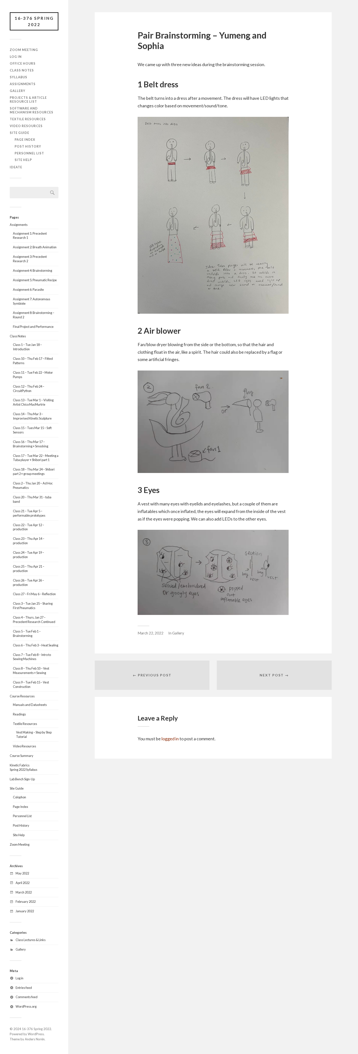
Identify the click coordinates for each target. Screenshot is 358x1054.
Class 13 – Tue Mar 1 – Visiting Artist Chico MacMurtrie (33, 402)
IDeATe (16, 167)
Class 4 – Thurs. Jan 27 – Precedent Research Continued (34, 619)
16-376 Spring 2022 (34, 21)
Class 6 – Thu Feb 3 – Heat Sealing (35, 645)
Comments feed (27, 997)
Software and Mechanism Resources (31, 110)
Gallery (17, 91)
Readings (19, 714)
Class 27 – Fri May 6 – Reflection (34, 594)
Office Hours (23, 63)
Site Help (23, 160)
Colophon (19, 797)
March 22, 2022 (150, 633)
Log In (16, 57)
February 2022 (26, 901)
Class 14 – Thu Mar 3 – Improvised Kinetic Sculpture (32, 416)
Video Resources (26, 126)
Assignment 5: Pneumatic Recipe (35, 280)
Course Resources (22, 696)
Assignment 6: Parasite (28, 289)
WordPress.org (26, 1006)
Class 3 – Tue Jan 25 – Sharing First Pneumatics (33, 606)
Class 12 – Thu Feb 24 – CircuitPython (28, 388)
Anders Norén (35, 1039)
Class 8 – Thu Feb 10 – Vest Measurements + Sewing (31, 670)
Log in (19, 978)
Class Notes (22, 70)
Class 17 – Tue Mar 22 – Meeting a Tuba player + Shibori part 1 (35, 458)
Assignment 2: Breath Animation (35, 247)
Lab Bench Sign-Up (22, 779)
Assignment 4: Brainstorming (32, 270)
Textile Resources (28, 119)
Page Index (25, 139)
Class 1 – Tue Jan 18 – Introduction (27, 347)
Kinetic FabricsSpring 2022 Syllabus (23, 767)
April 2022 (22, 883)
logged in (170, 738)
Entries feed (24, 988)
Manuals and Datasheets (30, 705)
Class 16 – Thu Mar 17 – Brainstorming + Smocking (30, 444)
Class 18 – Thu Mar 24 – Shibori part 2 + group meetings (34, 471)
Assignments (23, 84)
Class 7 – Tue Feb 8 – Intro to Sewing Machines (32, 657)
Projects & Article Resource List (28, 99)
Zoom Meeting (24, 50)
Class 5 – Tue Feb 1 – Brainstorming (27, 633)
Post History (28, 146)
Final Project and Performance (33, 327)
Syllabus (18, 77)
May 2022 (22, 873)
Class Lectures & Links (31, 940)
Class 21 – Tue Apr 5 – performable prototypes (29, 513)
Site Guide (19, 133)
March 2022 (24, 892)
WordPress (36, 1034)
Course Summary (21, 756)
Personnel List (29, 153)
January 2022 (25, 911)
